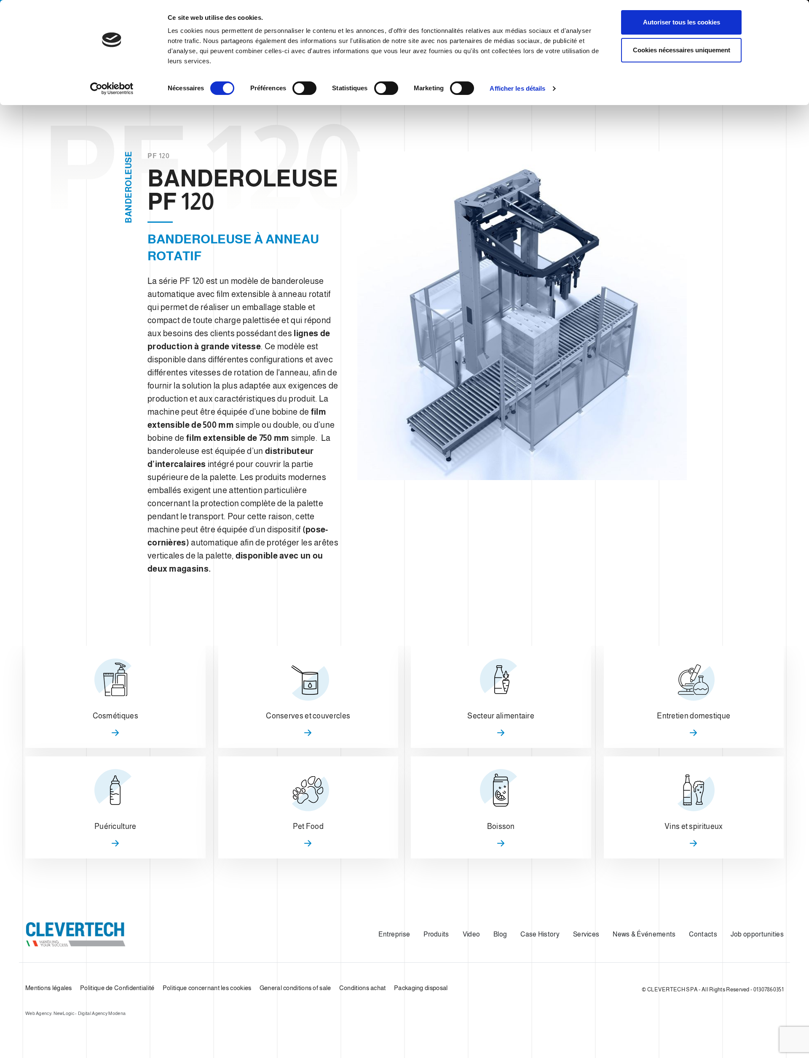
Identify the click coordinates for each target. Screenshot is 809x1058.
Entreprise (394, 934)
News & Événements (644, 934)
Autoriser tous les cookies (681, 22)
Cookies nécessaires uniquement (681, 50)
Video (471, 934)
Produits (436, 934)
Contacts (703, 934)
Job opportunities (757, 934)
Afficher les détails (517, 88)
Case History (540, 934)
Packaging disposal (420, 987)
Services (586, 934)
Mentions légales (48, 987)
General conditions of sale (295, 987)
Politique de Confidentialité (117, 987)
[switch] (304, 88)
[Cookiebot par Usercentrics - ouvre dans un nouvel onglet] (112, 88)
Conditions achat (362, 987)
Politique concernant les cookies (207, 987)
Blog (500, 934)
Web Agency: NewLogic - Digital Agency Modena (75, 1013)
